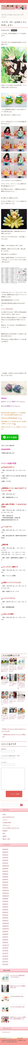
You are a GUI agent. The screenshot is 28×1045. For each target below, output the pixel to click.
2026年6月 (5, 849)
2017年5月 (5, 958)
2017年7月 (5, 953)
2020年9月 (5, 868)
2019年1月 (5, 920)
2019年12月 (5, 890)
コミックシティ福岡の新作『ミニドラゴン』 (21, 668)
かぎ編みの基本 (7, 822)
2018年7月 (5, 937)
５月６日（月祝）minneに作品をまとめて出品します (13, 669)
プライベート (6, 825)
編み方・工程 (6, 839)
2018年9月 (5, 931)
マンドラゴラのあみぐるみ (17, 1006)
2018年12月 (5, 923)
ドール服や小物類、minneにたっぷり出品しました (4, 702)
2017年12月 (5, 945)
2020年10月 (5, 865)
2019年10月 (5, 896)
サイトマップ (6, 1032)
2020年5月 (5, 876)
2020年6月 (5, 874)
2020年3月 (5, 882)
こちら (23, 401)
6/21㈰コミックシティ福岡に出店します (13, 684)
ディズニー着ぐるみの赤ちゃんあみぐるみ (13, 717)
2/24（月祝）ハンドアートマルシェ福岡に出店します (4, 718)
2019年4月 (5, 912)
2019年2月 (5, 917)
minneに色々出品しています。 (21, 700)
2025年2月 (5, 852)
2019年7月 (5, 904)
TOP (13, 14)
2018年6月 (5, 939)
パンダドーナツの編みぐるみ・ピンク (13, 701)
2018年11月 (5, 926)
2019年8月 (5, 901)
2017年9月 (5, 948)
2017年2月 (5, 964)
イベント (14, 30)
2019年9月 (5, 898)
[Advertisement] (14, 357)
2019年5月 (5, 909)
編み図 (4, 836)
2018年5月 (5, 942)
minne (4, 814)
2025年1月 (5, 854)
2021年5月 (5, 860)
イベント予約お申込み (7, 308)
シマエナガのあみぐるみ (16, 996)
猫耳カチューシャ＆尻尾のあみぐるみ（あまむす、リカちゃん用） (21, 685)
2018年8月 (5, 934)
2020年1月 (5, 887)
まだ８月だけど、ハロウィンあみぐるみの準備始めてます (4, 669)
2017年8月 (5, 950)
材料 (4, 833)
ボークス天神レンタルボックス (11, 828)
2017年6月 (5, 956)
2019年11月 (5, 893)
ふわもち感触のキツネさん (4, 683)
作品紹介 (5, 830)
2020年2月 (5, 885)
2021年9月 (5, 857)
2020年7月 (5, 871)
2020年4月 (5, 879)
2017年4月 (5, 961)
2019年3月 (5, 915)
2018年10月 (5, 928)
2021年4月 (5, 863)
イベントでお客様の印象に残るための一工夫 (21, 717)
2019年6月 (5, 906)
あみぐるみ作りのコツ (9, 817)
